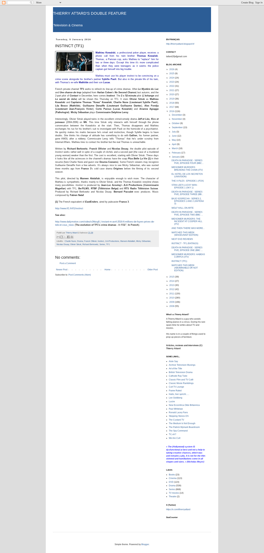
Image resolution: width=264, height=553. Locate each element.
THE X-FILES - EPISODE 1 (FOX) (188, 181)
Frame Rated (175, 390)
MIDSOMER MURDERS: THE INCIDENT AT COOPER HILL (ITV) (187, 221)
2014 (172, 281)
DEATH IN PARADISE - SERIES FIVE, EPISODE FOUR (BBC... (187, 161)
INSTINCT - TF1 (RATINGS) (185, 243)
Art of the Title (175, 368)
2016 (172, 111)
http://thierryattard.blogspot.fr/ (180, 44)
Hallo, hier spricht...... (179, 394)
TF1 (108, 244)
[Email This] (58, 237)
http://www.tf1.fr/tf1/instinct (69, 208)
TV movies (174, 493)
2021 (172, 90)
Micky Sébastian (143, 241)
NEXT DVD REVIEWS (182, 239)
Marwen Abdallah (127, 241)
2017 (172, 107)
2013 (172, 285)
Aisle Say (173, 361)
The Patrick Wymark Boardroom (184, 427)
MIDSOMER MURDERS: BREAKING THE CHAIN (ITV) (187, 168)
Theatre (172, 496)
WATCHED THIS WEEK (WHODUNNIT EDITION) (185, 233)
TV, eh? (172, 434)
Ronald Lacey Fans (178, 412)
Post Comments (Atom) (79, 275)
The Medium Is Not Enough (182, 423)
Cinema (173, 478)
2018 (172, 103)
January (176, 157)
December (177, 115)
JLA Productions (112, 241)
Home (107, 269)
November (177, 119)
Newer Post (61, 269)
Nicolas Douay (63, 244)
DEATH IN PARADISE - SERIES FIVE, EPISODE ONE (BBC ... (187, 248)
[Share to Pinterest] (72, 237)
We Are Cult (174, 438)
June (174, 136)
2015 (172, 277)
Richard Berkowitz (90, 244)
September (177, 127)
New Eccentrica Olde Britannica (184, 405)
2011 (172, 293)
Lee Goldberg (175, 398)
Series (102, 244)
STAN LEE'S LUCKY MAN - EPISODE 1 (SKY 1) (185, 186)
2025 (172, 73)
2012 (172, 289)
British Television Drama (181, 372)
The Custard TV (176, 420)
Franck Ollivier (90, 241)
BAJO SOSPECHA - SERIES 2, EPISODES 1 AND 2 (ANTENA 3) (188, 201)
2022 (172, 86)
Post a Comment (68, 263)
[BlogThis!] (61, 237)
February (176, 152)
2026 (172, 69)
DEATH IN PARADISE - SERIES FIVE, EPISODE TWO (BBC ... (187, 213)
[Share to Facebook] (68, 237)
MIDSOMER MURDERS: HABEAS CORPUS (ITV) (188, 255)
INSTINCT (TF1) (179, 261)
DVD (171, 482)
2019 (172, 99)
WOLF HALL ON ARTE (183, 208)
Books (172, 474)
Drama (80, 241)
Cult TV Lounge (176, 387)
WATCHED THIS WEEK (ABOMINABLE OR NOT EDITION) (185, 268)
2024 (172, 78)
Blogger (145, 544)
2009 (172, 302)
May (174, 140)
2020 (172, 94)
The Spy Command (178, 430)
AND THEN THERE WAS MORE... (188, 228)
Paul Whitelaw (176, 409)
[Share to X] (65, 237)
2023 (172, 82)
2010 (172, 297)
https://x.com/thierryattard (178, 509)
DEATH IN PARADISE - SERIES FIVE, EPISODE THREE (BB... (187, 193)
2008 (172, 306)
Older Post (152, 269)
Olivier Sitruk (75, 244)
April (174, 144)
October (176, 123)
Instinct (101, 241)
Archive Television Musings (182, 365)
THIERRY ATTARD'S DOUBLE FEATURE (89, 13)
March (175, 148)
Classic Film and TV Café (181, 379)
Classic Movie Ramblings (181, 383)
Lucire (172, 401)
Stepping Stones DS (179, 416)
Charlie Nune (70, 241)
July (174, 131)
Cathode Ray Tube (178, 376)
